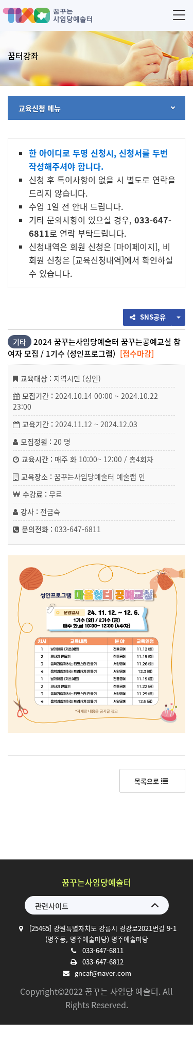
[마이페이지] (135, 246)
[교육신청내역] (98, 260)
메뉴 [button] (179, 15)
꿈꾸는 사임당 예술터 (49, 15)
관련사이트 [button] (51, 906)
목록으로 (147, 781)
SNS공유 (152, 317)
